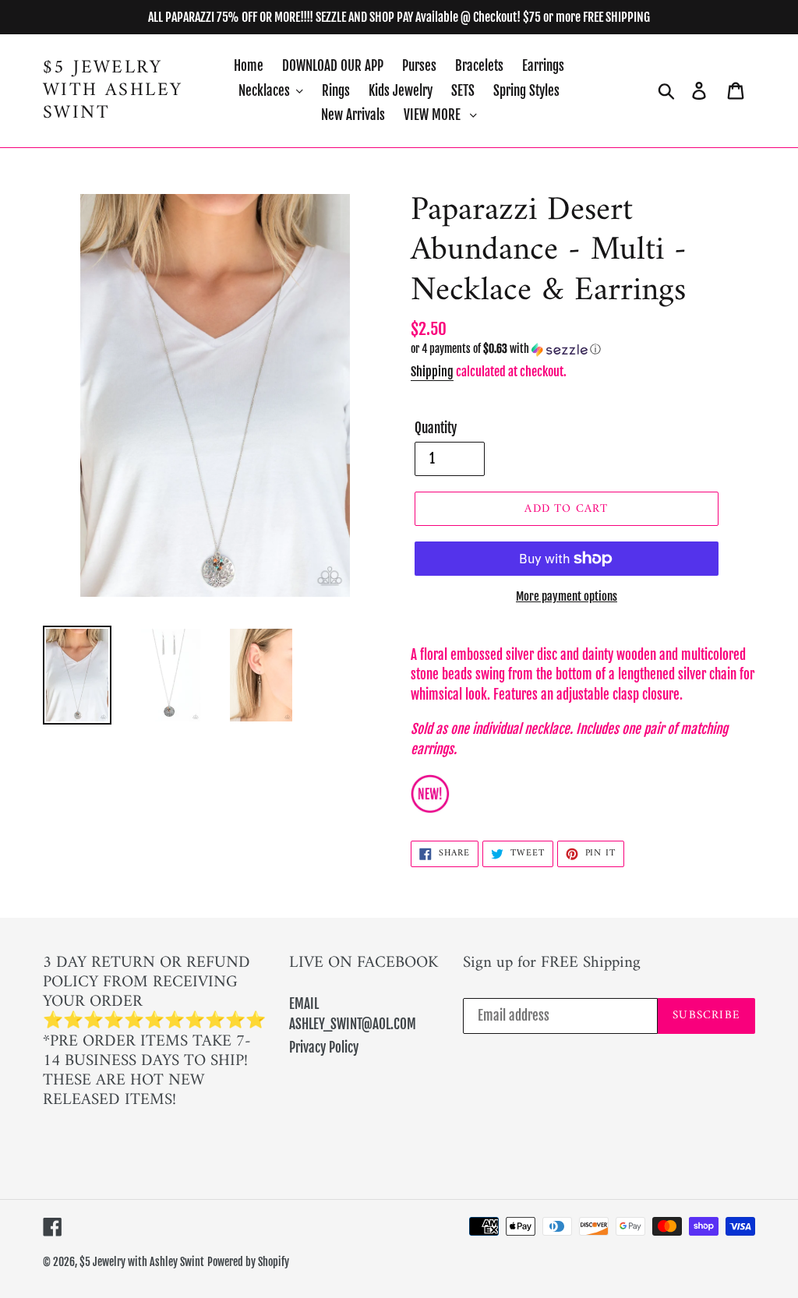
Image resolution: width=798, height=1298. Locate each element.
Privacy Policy (323, 1047)
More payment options (566, 596)
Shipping (432, 371)
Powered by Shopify (248, 1261)
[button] (583, 349)
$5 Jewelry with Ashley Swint (112, 90)
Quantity (436, 428)
